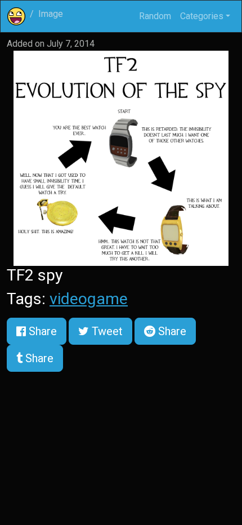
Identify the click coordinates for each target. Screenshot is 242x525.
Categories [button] (201, 16)
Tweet (106, 331)
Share (41, 331)
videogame (89, 299)
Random (155, 16)
